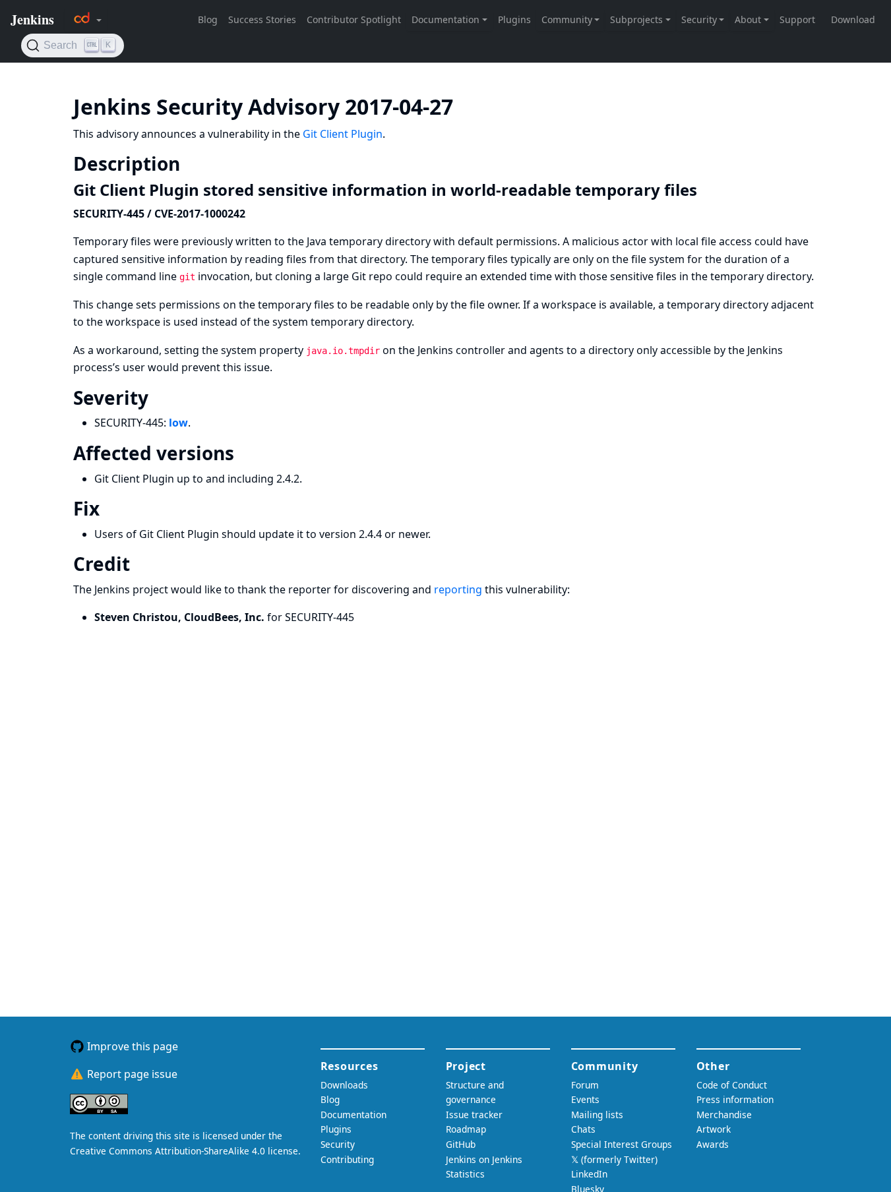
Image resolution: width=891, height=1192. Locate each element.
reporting (458, 589)
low (178, 422)
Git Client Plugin (343, 134)
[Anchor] (472, 105)
